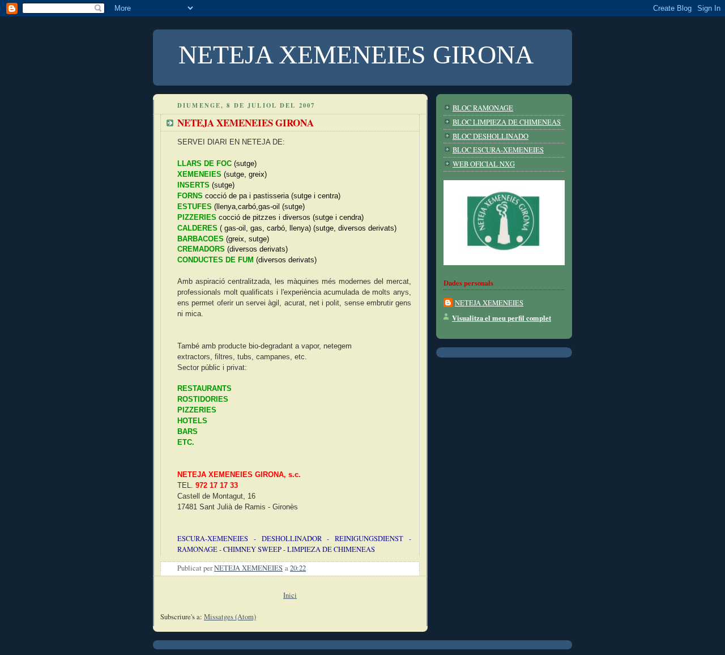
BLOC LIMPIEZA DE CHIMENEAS (507, 122)
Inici (290, 595)
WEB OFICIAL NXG (484, 164)
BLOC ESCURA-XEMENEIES (498, 150)
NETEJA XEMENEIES (489, 303)
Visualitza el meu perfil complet (501, 318)
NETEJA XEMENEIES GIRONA (245, 123)
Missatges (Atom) (230, 617)
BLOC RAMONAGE (483, 108)
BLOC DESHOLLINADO (490, 136)
